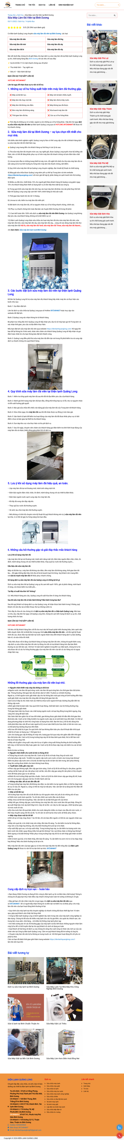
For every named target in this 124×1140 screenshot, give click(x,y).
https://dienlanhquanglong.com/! (62, 939)
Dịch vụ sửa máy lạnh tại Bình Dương (23, 987)
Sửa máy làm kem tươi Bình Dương (33, 230)
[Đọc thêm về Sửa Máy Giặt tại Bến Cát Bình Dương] (26, 1042)
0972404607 (55, 311)
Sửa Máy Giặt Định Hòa (100, 214)
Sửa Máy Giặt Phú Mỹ (99, 163)
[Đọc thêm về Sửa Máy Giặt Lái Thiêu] (64, 1007)
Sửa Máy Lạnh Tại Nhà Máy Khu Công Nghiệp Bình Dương (62, 988)
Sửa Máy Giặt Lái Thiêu (56, 1023)
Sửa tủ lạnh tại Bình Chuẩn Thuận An (23, 1023)
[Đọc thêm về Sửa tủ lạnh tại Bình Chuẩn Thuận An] (26, 1007)
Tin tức (31, 5)
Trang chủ (20, 5)
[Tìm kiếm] (118, 5)
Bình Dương (33, 59)
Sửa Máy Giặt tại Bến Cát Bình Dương (24, 1058)
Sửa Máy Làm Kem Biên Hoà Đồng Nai (62, 1058)
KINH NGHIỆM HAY (66, 5)
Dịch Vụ (42, 5)
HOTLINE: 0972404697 (16, 80)
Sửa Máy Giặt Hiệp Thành (101, 109)
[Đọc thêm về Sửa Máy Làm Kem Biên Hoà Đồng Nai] (64, 1042)
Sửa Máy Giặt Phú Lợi (99, 58)
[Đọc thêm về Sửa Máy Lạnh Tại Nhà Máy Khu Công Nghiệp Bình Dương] (64, 970)
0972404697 (68, 125)
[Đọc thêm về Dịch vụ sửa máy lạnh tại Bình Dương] (26, 970)
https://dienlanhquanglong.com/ (20, 175)
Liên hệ (52, 5)
